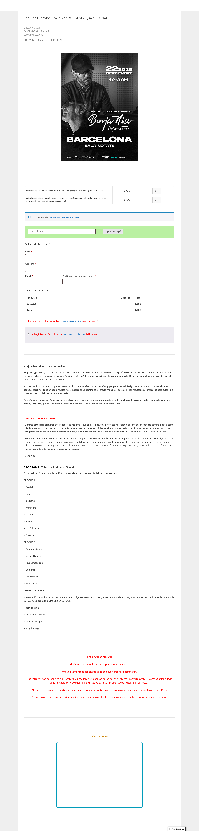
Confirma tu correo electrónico (79, 276)
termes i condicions (72, 321)
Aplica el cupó (113, 231)
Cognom (30, 263)
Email (29, 276)
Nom (28, 251)
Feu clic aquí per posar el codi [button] (64, 217)
